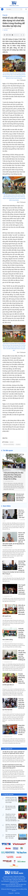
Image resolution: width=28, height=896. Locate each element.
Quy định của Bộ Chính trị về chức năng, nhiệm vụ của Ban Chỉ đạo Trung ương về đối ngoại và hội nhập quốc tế (14, 766)
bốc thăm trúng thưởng (9, 444)
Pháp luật (5, 15)
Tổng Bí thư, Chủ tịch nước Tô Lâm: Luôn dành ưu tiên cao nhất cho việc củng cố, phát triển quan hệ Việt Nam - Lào (12, 817)
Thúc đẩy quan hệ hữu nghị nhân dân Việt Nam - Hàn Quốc (10, 836)
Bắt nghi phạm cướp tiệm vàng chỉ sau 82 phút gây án (10, 807)
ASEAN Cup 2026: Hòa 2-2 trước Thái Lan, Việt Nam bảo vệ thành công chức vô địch (11, 800)
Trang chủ (10, 893)
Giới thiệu (17, 893)
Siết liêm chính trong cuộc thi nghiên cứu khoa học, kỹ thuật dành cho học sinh (14, 781)
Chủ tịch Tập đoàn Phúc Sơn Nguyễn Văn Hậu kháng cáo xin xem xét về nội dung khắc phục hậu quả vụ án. (14, 579)
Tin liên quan (8, 450)
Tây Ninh (6, 30)
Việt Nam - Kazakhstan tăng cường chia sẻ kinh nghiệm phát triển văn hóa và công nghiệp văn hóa (11, 828)
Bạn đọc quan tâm (8, 794)
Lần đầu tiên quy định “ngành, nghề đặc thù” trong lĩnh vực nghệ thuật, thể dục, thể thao (14, 752)
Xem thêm (7, 506)
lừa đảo (11, 442)
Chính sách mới (8, 748)
